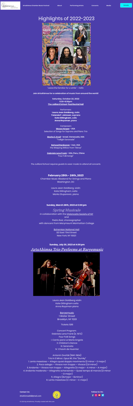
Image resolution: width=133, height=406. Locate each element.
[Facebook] (92, 395)
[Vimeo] (103, 395)
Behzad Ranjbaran (60, 145)
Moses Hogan (62, 128)
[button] (62, 5)
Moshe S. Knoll (54, 136)
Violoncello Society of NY (80, 214)
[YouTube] (99, 395)
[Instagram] (96, 395)
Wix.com (51, 401)
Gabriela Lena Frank (57, 153)
